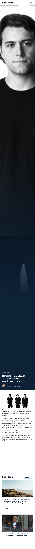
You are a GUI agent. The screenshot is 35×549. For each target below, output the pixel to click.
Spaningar (6, 372)
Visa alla (27, 477)
